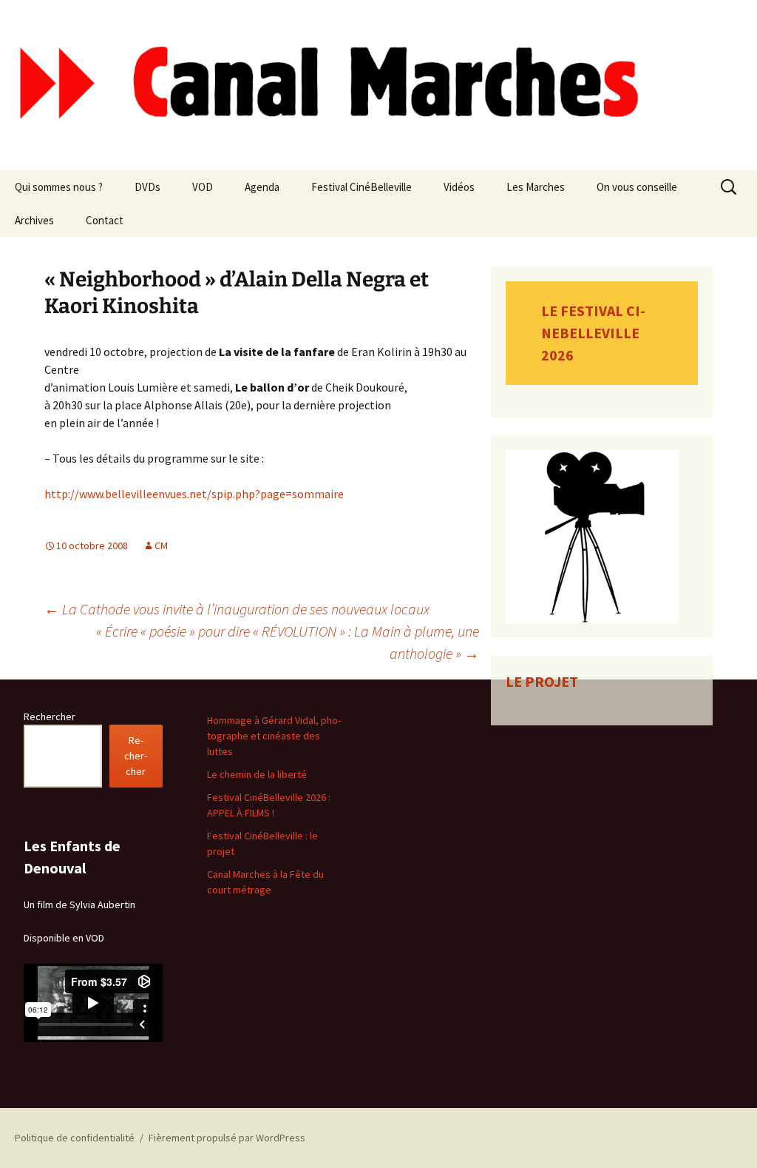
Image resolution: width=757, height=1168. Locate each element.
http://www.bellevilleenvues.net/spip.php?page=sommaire (194, 493)
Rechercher (49, 716)
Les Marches (535, 187)
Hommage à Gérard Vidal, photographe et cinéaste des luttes (274, 736)
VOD (202, 187)
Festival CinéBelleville (361, 187)
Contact (104, 220)
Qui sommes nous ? (59, 187)
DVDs (147, 187)
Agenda (262, 187)
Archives (34, 220)
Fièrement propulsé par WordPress (227, 1137)
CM (161, 545)
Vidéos (459, 187)
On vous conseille (637, 187)
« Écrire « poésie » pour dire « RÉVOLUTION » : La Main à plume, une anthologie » (287, 642)
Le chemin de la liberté (257, 774)
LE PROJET (542, 681)
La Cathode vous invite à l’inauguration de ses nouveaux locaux (237, 609)
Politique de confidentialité (75, 1137)
